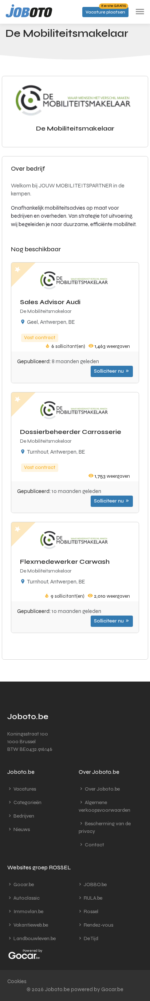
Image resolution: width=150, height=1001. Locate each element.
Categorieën (27, 802)
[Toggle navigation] (139, 12)
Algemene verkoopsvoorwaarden (104, 806)
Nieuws (21, 829)
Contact (94, 845)
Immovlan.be (27, 911)
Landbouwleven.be (34, 938)
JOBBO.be (95, 884)
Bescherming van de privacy (105, 827)
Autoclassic (26, 898)
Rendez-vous (98, 925)
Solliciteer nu (109, 371)
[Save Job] (17, 269)
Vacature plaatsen (106, 11)
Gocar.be (23, 884)
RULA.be (92, 898)
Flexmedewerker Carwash (65, 562)
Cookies (17, 981)
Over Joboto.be (102, 789)
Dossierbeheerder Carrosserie (70, 432)
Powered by (32, 950)
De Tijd (90, 938)
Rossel (90, 911)
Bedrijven (23, 816)
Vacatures (24, 789)
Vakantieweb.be (30, 925)
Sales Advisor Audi (50, 302)
